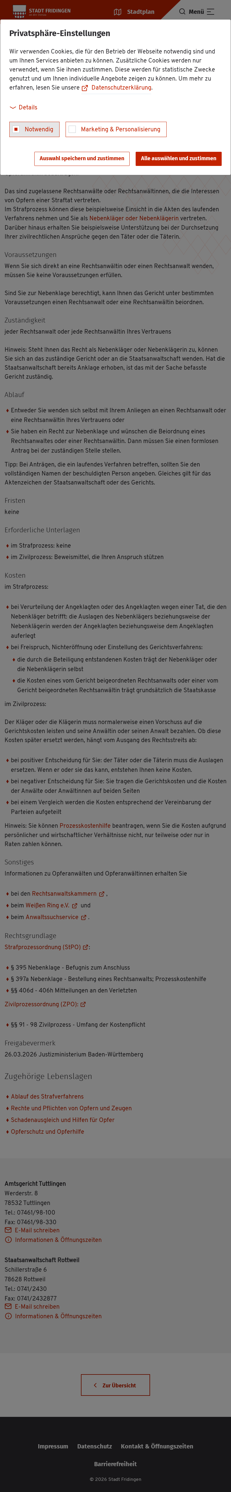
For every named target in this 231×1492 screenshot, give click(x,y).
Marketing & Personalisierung (120, 130)
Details (28, 108)
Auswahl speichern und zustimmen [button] (82, 158)
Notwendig (39, 130)
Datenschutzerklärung (121, 88)
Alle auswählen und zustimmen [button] (178, 158)
